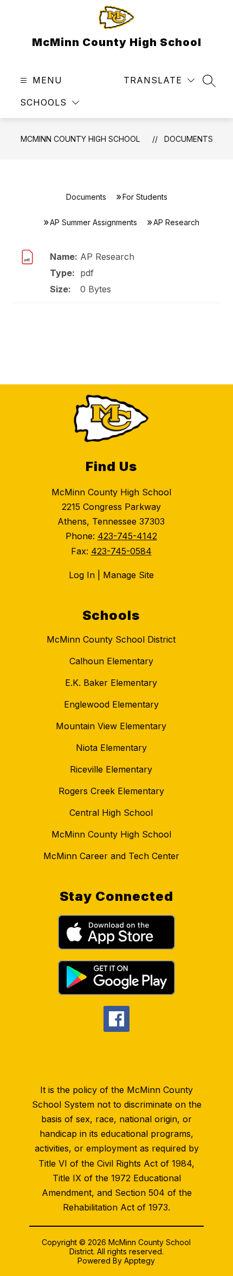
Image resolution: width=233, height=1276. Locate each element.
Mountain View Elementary (111, 726)
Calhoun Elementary (111, 661)
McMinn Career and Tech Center (111, 855)
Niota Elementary (111, 747)
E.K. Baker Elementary (111, 682)
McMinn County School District (111, 639)
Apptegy (139, 1260)
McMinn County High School (80, 138)
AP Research (107, 256)
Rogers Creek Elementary (111, 791)
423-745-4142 (127, 536)
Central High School (111, 812)
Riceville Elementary (111, 769)
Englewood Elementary (111, 704)
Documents (188, 138)
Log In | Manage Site (111, 575)
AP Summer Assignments (93, 222)
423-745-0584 (121, 551)
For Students (144, 196)
